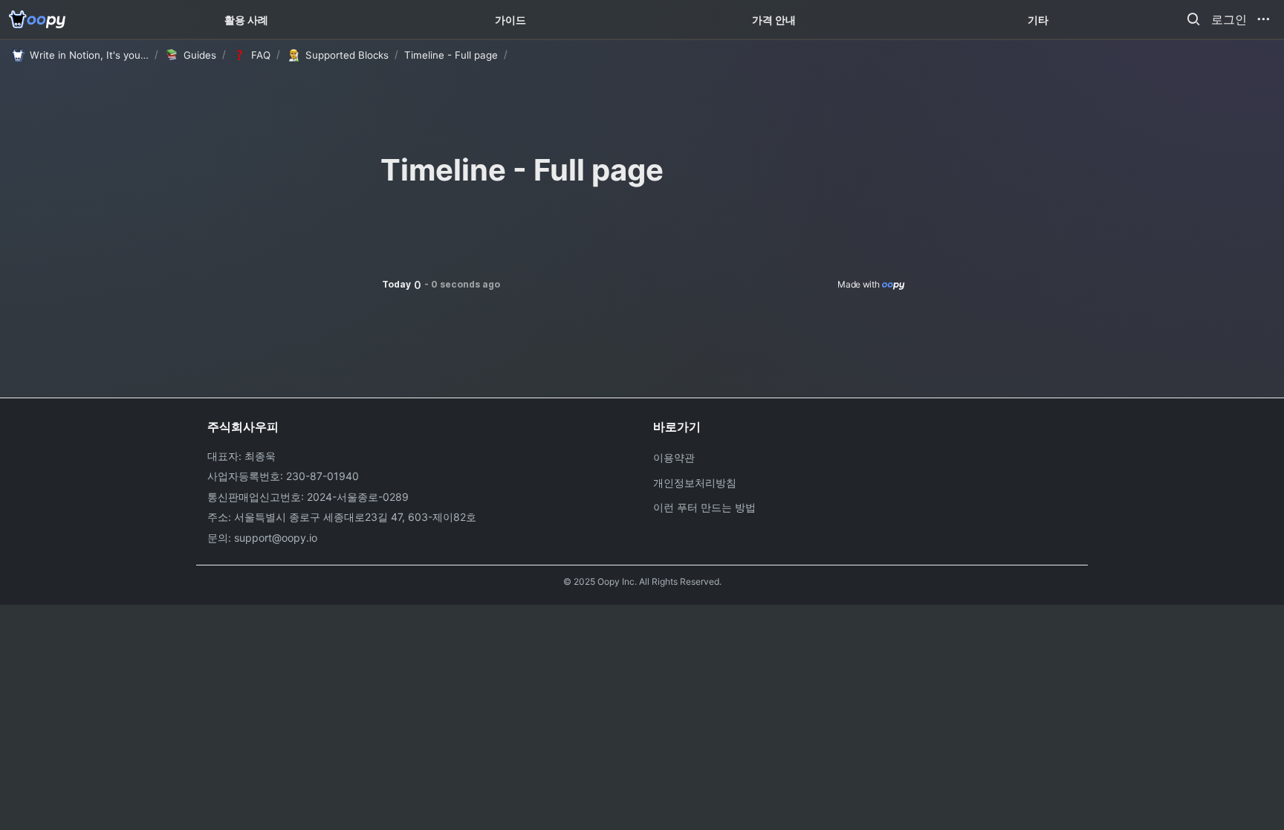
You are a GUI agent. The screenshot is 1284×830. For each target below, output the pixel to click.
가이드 (510, 19)
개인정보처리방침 (694, 482)
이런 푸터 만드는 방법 (704, 507)
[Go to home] (37, 19)
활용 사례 (246, 19)
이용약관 (674, 457)
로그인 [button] (1229, 19)
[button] (1193, 19)
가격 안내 (774, 19)
